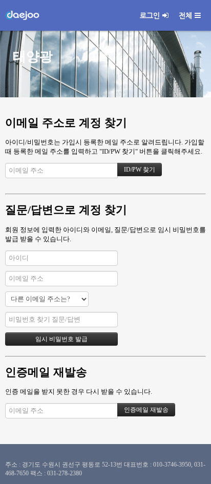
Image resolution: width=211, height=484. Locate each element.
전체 (185, 15)
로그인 (150, 15)
